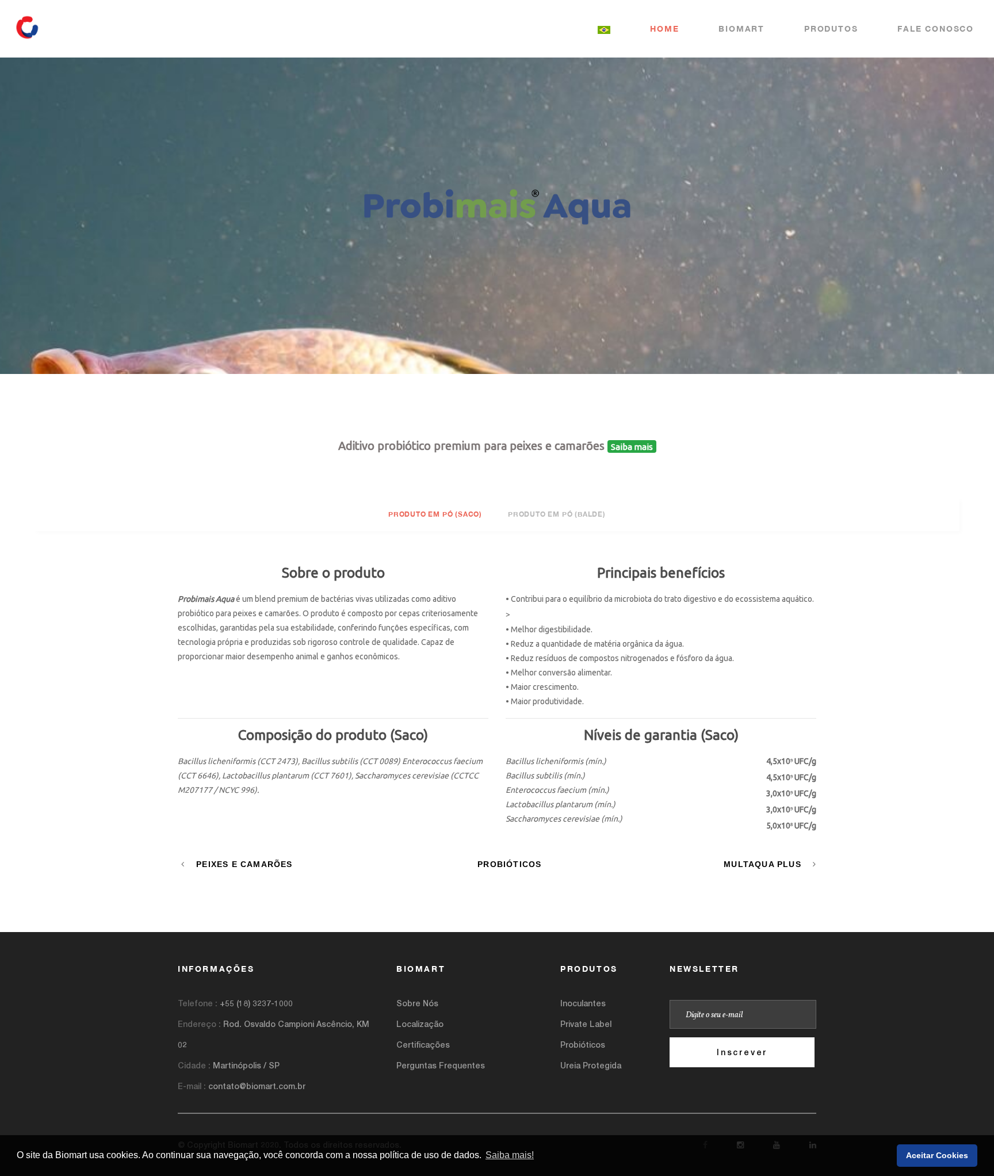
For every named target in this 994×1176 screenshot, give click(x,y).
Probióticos (509, 864)
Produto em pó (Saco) (435, 514)
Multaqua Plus (762, 864)
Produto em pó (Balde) (557, 514)
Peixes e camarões (244, 864)
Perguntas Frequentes (440, 1065)
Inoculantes (583, 1003)
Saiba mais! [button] (509, 1155)
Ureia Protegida (590, 1065)
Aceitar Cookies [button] (937, 1155)
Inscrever (742, 1052)
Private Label (585, 1024)
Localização (420, 1024)
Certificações (423, 1044)
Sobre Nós (417, 1003)
